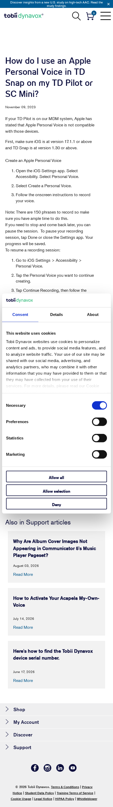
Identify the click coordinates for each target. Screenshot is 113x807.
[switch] (99, 422)
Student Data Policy (39, 793)
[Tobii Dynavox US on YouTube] (73, 770)
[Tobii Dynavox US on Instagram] (47, 770)
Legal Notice (43, 799)
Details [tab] (56, 314)
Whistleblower (87, 799)
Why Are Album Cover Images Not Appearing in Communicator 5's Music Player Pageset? (54, 548)
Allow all (56, 477)
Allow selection (56, 490)
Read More (23, 574)
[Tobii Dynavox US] (23, 16)
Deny (56, 504)
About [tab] (93, 314)
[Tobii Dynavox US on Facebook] (35, 770)
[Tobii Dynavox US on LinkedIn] (60, 770)
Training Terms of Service (75, 793)
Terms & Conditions (65, 787)
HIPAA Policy (64, 799)
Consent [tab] (20, 314)
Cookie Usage (21, 799)
